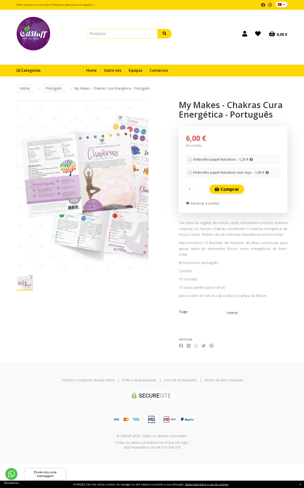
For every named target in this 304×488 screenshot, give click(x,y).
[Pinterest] (211, 345)
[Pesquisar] (164, 33)
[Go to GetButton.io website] (11, 483)
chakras (232, 312)
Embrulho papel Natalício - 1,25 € (221, 159)
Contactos (159, 70)
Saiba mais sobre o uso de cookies (206, 484)
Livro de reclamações (180, 380)
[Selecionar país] (281, 4)
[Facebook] (263, 5)
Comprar (229, 189)
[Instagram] (270, 5)
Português (54, 88)
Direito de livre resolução (223, 380)
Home (91, 70)
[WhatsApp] (196, 345)
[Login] (244, 34)
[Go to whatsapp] (11, 474)
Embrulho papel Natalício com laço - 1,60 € (229, 172)
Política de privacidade (139, 380)
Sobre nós (113, 70)
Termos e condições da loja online (87, 380)
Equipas (135, 70)
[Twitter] (203, 345)
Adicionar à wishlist (204, 203)
